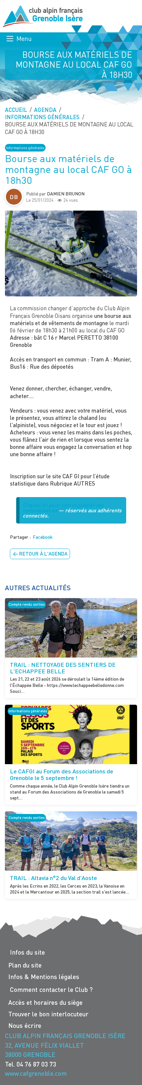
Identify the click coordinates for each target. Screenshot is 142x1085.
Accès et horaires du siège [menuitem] (45, 1002)
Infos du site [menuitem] (27, 952)
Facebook (43, 537)
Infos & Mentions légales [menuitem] (43, 976)
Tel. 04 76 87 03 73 (30, 1064)
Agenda (45, 109)
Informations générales (42, 117)
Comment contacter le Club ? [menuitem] (51, 989)
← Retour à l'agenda (40, 554)
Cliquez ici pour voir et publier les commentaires (63, 507)
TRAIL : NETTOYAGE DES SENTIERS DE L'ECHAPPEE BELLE (63, 668)
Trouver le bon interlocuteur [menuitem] (48, 1014)
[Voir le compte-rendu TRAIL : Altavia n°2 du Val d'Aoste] (71, 841)
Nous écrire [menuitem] (24, 1025)
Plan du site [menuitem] (25, 965)
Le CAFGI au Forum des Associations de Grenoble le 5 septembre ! (61, 774)
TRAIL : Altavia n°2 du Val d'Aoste (53, 877)
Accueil (16, 109)
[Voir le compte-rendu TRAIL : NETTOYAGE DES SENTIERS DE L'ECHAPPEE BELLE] (71, 628)
